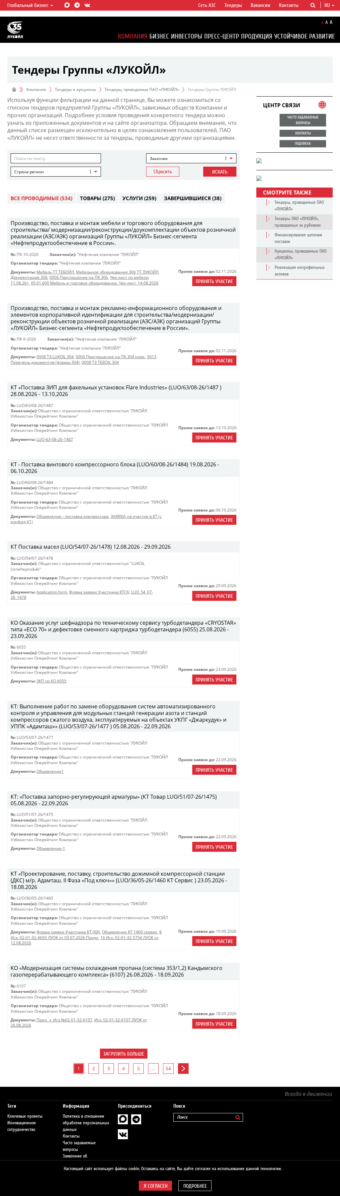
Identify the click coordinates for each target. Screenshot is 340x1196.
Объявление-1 (51, 848)
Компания (132, 36)
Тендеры (233, 5)
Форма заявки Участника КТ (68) (68, 931)
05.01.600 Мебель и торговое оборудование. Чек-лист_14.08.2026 (94, 282)
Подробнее (195, 1186)
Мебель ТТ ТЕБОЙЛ (55, 272)
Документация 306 (29, 277)
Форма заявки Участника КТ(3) (99, 592)
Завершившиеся (192, 198)
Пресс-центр (221, 36)
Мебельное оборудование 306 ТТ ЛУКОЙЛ (117, 272)
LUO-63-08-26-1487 (55, 439)
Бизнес (159, 36)
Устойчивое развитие (304, 36)
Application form (52, 592)
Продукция (256, 36)
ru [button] (327, 5)
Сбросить (162, 172)
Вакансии (260, 5)
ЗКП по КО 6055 (51, 680)
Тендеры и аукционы (75, 89)
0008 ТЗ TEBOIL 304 (100, 362)
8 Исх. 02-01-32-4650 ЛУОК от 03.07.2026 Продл (86, 934)
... (153, 1068)
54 (168, 1068)
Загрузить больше (123, 1054)
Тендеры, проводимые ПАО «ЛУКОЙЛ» (142, 89)
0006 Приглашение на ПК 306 (78, 277)
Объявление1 (50, 771)
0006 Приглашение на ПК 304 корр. (110, 356)
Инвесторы (186, 36)
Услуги (139, 198)
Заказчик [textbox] (159, 158)
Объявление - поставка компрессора (73, 516)
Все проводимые (41, 198)
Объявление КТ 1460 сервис (129, 931)
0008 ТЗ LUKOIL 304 (55, 356)
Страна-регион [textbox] (29, 172)
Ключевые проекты (24, 1116)
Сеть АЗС (207, 5)
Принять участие (214, 281)
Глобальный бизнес (28, 5)
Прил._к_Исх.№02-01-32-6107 (64, 1019)
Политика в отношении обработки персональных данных (86, 1123)
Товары (97, 198)
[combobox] (191, 158)
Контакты (288, 5)
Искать (219, 172)
